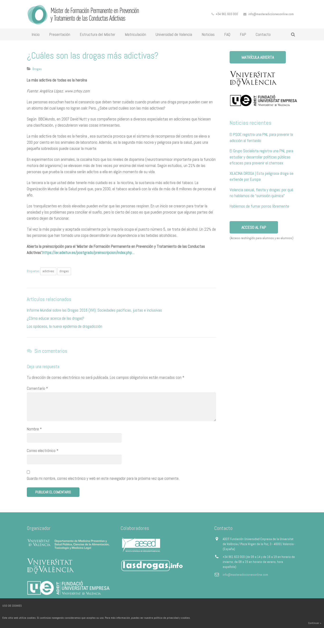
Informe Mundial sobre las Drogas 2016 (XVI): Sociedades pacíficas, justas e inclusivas (94, 310)
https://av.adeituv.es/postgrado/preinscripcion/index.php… (88, 252)
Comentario (37, 388)
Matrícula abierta (257, 57)
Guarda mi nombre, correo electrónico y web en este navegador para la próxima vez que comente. (103, 478)
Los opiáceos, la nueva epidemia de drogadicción (64, 326)
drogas (64, 271)
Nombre (34, 429)
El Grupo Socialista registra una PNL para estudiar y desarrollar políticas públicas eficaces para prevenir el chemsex (261, 157)
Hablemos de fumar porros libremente (259, 206)
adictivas (48, 271)
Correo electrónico (42, 450)
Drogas (37, 69)
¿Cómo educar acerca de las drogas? (55, 318)
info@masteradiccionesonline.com (271, 14)
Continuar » (314, 623)
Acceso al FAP (253, 227)
